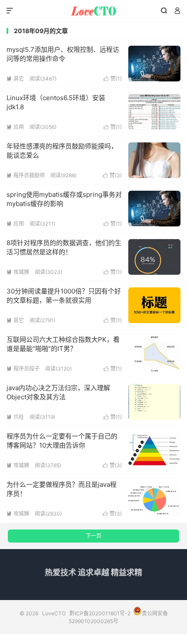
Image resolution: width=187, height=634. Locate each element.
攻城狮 (18, 272)
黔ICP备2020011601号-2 (100, 613)
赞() (113, 78)
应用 (15, 127)
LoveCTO (93, 11)
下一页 (93, 536)
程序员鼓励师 (26, 175)
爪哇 (15, 417)
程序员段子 (23, 368)
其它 (15, 78)
